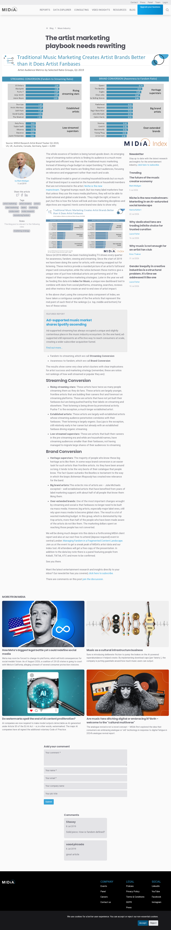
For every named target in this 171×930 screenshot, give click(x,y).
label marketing (12, 208)
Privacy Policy (132, 891)
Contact (134, 2)
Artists (37, 204)
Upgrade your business (150, 7)
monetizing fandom (22, 215)
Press (142, 2)
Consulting (81, 9)
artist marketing (9, 204)
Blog (132, 9)
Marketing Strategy (21, 231)
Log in (165, 2)
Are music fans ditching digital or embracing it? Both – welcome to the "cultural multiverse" (122, 720)
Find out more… (54, 347)
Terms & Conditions (135, 897)
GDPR (129, 902)
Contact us (105, 902)
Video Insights (101, 9)
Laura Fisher (134, 234)
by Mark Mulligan (22, 181)
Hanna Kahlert (135, 210)
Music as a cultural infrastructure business (115, 650)
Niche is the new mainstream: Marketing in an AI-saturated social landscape (148, 201)
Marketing (33, 208)
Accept (142, 923)
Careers (104, 897)
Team (157, 2)
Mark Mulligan (135, 186)
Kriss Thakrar (135, 254)
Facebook (156, 897)
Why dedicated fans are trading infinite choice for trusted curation (146, 225)
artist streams (25, 204)
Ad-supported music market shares (69, 322)
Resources (119, 9)
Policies (130, 886)
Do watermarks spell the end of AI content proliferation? (38, 719)
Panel (150, 2)
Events (103, 886)
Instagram (156, 902)
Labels (23, 208)
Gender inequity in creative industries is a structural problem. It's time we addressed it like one (147, 271)
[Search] (167, 11)
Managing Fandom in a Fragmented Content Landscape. (93, 540)
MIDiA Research (28, 211)
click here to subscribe (101, 573)
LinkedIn (156, 886)
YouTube (156, 891)
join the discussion (93, 579)
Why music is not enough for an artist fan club (147, 247)
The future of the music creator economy (144, 179)
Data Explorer (62, 9)
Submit (48, 802)
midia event (14, 211)
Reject (153, 923)
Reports (45, 9)
